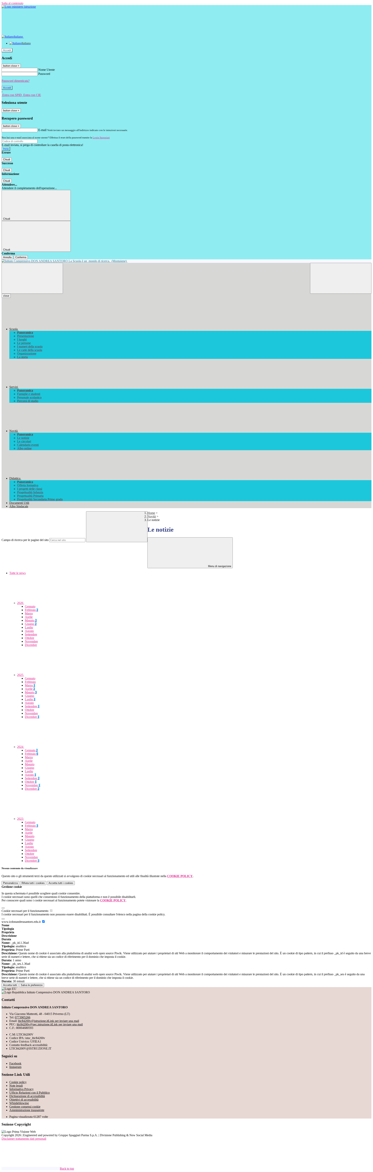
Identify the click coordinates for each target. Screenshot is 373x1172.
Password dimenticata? (16, 80)
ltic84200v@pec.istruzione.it (50, 1024)
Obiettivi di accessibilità (23, 1099)
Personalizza (10, 883)
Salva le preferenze (32, 985)
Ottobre (29, 638)
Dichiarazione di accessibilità (27, 1096)
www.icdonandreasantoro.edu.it (21, 921)
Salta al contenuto (12, 3)
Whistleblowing (19, 1103)
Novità (151, 516)
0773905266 (22, 1017)
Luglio (29, 627)
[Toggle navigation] (32, 278)
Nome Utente (46, 69)
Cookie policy (18, 1082)
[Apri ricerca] (340, 278)
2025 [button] (20, 674)
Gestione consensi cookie (24, 1106)
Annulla (7, 257)
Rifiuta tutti (33, 883)
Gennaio (30, 606)
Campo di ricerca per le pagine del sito (25, 540)
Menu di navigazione (219, 566)
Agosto (29, 631)
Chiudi (6, 159)
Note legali (16, 1085)
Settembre (31, 634)
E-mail (42, 130)
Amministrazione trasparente (26, 1110)
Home (151, 513)
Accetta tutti (61, 883)
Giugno (31, 624)
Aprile (29, 617)
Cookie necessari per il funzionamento (25, 910)
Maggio (31, 620)
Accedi (7, 50)
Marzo (29, 613)
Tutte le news (17, 573)
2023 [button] (20, 818)
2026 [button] (20, 603)
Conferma (20, 257)
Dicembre (31, 645)
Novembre (31, 641)
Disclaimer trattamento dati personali (24, 1138)
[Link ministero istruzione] (19, 6)
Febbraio (31, 610)
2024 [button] (20, 746)
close (6, 295)
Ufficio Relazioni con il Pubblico (29, 1092)
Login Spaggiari (101, 137)
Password (44, 73)
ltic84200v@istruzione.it (48, 1021)
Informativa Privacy (21, 1089)
